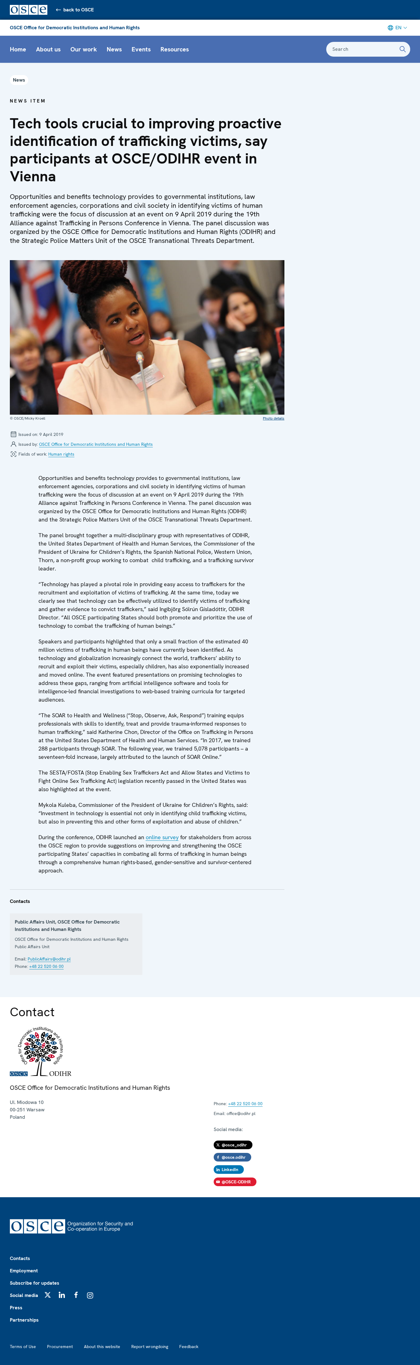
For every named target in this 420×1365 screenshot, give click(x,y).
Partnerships (24, 1320)
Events (141, 49)
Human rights (61, 454)
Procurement (60, 1346)
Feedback (188, 1346)
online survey (162, 837)
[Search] (402, 49)
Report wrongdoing (149, 1346)
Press (16, 1307)
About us (48, 49)
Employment (24, 1270)
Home (18, 49)
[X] (47, 1294)
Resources (174, 49)
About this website (102, 1346)
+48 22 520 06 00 (46, 966)
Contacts (20, 1258)
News (114, 49)
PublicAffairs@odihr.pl (49, 959)
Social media (24, 1295)
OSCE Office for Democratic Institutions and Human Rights (75, 27)
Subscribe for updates (34, 1283)
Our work (83, 49)
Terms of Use (23, 1346)
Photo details (273, 418)
